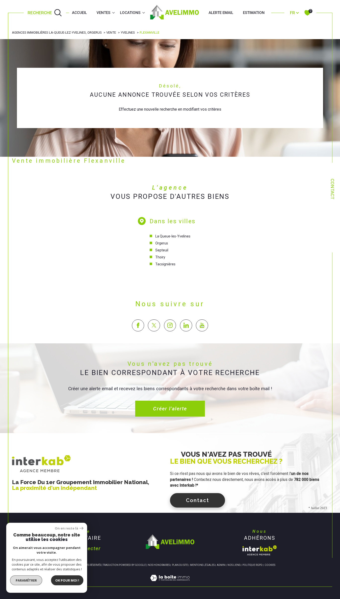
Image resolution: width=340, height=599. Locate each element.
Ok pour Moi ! (67, 580)
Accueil (79, 12)
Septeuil (161, 250)
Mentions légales (202, 565)
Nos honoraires (159, 565)
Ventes (103, 12)
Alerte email (221, 12)
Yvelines (128, 32)
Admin (221, 565)
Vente (111, 32)
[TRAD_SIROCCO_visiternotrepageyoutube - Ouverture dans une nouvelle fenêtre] (202, 325)
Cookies (270, 565)
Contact (332, 189)
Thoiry (160, 257)
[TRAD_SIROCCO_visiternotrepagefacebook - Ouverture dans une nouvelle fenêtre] (138, 325)
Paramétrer (26, 580)
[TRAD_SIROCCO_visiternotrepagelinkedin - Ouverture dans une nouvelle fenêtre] (186, 325)
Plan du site (180, 565)
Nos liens (233, 565)
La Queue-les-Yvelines (172, 236)
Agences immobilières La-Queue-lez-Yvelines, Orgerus (57, 32)
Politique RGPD (252, 565)
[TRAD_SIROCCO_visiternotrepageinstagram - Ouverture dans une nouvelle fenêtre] (170, 325)
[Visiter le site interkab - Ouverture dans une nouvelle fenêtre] (259, 550)
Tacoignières (165, 264)
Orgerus (161, 243)
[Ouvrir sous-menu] (113, 12)
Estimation (254, 12)
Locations (130, 12)
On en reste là (66, 528)
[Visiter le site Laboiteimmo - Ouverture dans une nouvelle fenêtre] (170, 583)
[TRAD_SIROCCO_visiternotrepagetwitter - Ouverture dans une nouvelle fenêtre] (154, 325)
